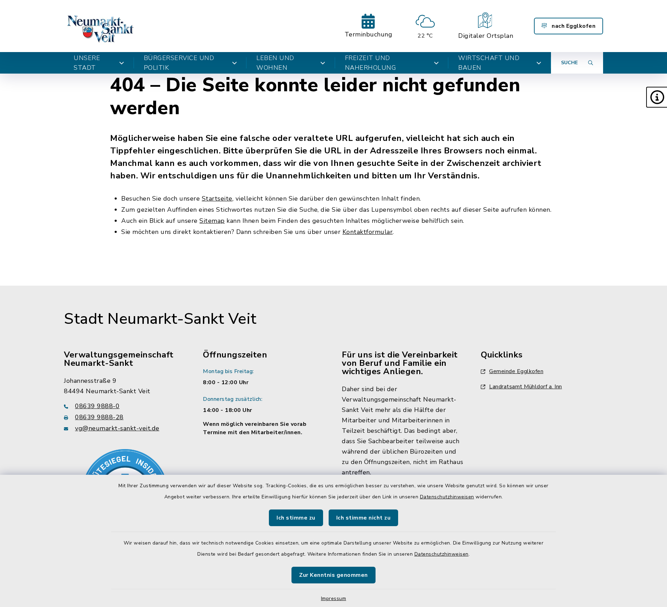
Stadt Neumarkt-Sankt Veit (160, 319)
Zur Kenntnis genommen (333, 575)
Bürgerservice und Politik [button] (179, 63)
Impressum (333, 598)
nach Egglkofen (573, 26)
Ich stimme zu (296, 518)
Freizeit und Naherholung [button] (370, 63)
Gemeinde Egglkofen (516, 371)
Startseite (217, 198)
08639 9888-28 (99, 417)
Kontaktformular (368, 232)
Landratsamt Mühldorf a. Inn (525, 386)
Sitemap (212, 221)
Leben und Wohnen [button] (275, 63)
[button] (656, 97)
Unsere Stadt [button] (87, 63)
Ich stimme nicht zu (363, 518)
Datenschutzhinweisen (447, 497)
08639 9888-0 (97, 406)
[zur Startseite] (101, 26)
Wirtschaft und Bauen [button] (488, 63)
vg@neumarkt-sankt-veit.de (117, 428)
